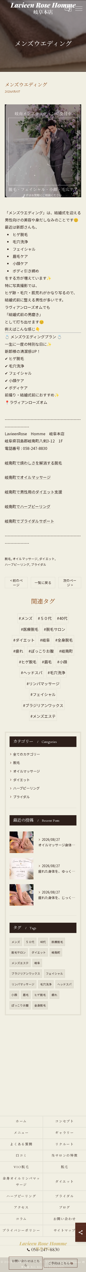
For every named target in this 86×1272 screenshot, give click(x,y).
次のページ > (69, 582)
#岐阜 (45, 640)
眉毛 (26, 995)
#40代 (62, 618)
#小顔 (62, 662)
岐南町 (56, 952)
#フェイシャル (43, 694)
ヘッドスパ (64, 984)
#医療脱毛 (29, 629)
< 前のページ (16, 582)
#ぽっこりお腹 (41, 651)
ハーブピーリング (17, 564)
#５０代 (45, 618)
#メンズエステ (43, 716)
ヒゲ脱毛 (40, 995)
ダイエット (47, 558)
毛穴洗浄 (46, 984)
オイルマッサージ (25, 558)
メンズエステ (20, 963)
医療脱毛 (57, 942)
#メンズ (25, 618)
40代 (43, 942)
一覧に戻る (43, 582)
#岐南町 (66, 651)
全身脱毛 (40, 1005)
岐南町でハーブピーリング (27, 506)
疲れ (54, 995)
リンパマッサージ (22, 984)
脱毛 (8, 558)
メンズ (15, 942)
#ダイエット (24, 640)
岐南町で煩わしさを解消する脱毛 (33, 463)
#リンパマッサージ (43, 683)
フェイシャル (54, 973)
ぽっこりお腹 (20, 1005)
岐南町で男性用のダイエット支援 (33, 492)
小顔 (14, 995)
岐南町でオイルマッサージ (28, 477)
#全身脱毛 (64, 640)
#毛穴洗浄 (56, 672)
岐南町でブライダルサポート (29, 521)
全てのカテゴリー (26, 754)
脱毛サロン (18, 952)
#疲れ (18, 651)
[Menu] (78, 8)
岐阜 (37, 963)
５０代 (30, 942)
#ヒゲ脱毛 (28, 662)
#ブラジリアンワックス (43, 705)
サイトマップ (65, 1230)
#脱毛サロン (54, 629)
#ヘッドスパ (31, 672)
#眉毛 (47, 662)
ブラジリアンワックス (25, 973)
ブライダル (38, 564)
